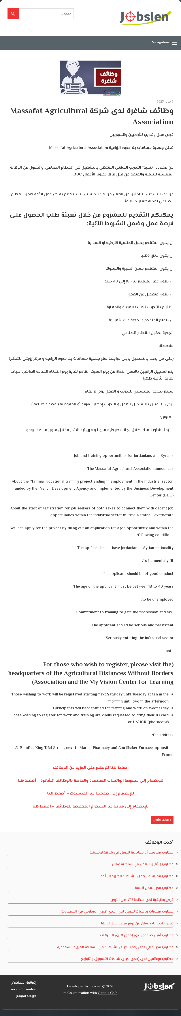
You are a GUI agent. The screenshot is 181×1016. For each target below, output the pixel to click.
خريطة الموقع (26, 996)
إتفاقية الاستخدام (23, 982)
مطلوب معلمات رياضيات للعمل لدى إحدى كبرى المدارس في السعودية (117, 912)
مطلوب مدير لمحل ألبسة (154, 888)
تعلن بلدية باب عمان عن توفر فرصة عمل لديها (137, 923)
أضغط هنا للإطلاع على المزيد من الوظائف (90, 768)
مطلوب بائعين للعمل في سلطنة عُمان (142, 864)
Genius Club (107, 993)
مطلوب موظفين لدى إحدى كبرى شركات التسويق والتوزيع (127, 959)
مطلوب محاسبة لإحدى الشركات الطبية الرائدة (137, 876)
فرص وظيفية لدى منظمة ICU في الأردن (141, 900)
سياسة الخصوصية (23, 989)
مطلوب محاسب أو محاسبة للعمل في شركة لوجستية (131, 853)
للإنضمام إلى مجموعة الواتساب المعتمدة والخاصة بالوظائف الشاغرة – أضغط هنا (90, 781)
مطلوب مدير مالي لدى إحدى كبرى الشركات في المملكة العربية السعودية (115, 947)
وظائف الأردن (162, 820)
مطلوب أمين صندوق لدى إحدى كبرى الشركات (136, 935)
